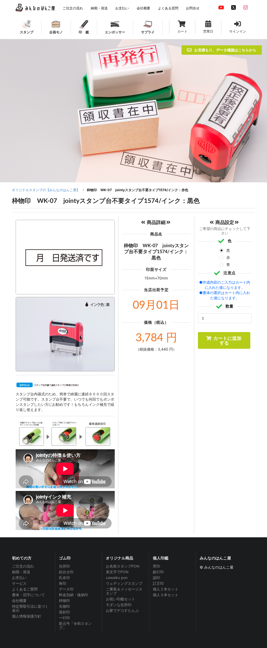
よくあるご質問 (25, 589)
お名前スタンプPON (122, 566)
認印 (156, 577)
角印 (62, 583)
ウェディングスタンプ (124, 583)
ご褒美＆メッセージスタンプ (124, 591)
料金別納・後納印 (73, 595)
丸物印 (64, 606)
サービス (19, 583)
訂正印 (158, 583)
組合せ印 (66, 572)
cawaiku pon (117, 577)
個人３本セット (165, 595)
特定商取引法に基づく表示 (30, 608)
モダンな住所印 (118, 604)
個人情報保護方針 (26, 616)
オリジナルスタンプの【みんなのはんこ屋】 (46, 190)
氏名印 (64, 577)
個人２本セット (165, 589)
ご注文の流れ (23, 566)
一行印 (64, 617)
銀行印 (158, 572)
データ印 (66, 589)
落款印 (64, 612)
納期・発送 (21, 572)
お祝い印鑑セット (120, 599)
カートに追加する (227, 340)
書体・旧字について (28, 595)
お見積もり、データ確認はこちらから (225, 50)
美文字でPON (117, 572)
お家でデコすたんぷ (122, 610)
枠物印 (64, 600)
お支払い (19, 577)
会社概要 (19, 600)
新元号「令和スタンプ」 (75, 625)
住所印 (64, 566)
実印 (156, 566)
